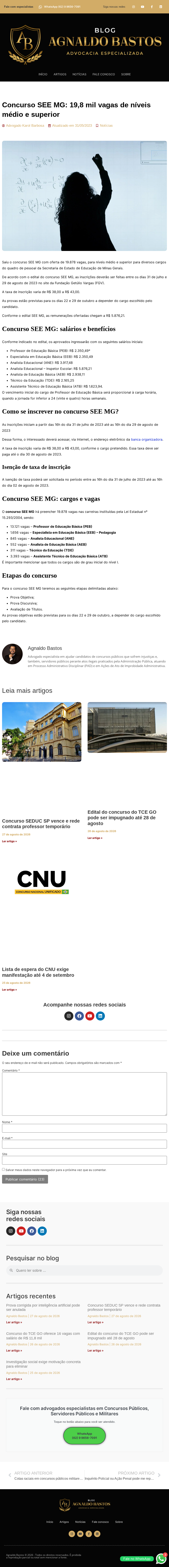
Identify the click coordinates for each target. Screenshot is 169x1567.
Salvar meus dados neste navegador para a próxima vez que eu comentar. (56, 1169)
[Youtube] (142, 7)
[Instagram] (133, 7)
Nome (7, 1122)
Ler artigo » (9, 841)
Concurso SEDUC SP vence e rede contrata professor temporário (41, 823)
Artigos (60, 74)
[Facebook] (79, 1016)
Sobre (126, 74)
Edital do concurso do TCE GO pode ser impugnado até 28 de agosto (122, 817)
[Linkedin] (161, 7)
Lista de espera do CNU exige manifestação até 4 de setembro (38, 972)
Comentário (11, 1070)
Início (43, 74)
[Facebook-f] (152, 7)
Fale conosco (104, 74)
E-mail (7, 1138)
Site (4, 1154)
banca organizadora (146, 439)
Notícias (79, 74)
